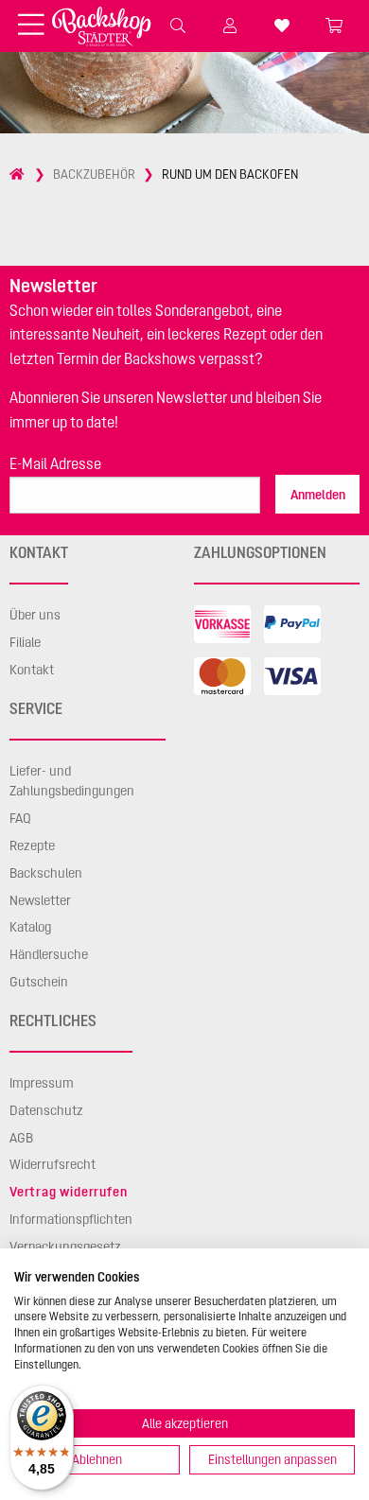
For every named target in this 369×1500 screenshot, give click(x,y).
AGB (21, 1137)
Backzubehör (94, 174)
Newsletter (40, 900)
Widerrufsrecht (52, 1164)
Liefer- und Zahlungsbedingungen (71, 781)
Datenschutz (46, 1110)
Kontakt (31, 669)
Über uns (35, 614)
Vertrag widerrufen (68, 1191)
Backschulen (45, 873)
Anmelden (317, 494)
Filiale (25, 642)
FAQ (20, 818)
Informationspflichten (70, 1219)
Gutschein (38, 981)
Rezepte (32, 845)
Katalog (30, 926)
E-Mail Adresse (55, 463)
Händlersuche (48, 954)
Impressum (41, 1082)
